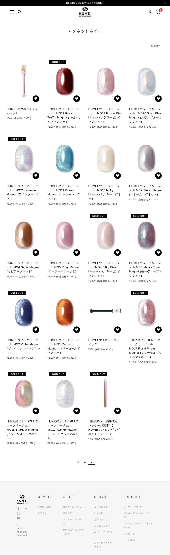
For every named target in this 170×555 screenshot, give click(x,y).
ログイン (42, 513)
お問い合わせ (101, 519)
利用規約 (67, 513)
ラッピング (129, 534)
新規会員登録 (44, 506)
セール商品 (129, 540)
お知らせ (98, 513)
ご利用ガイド (101, 506)
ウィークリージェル (134, 506)
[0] (158, 12)
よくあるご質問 (102, 525)
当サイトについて (72, 506)
